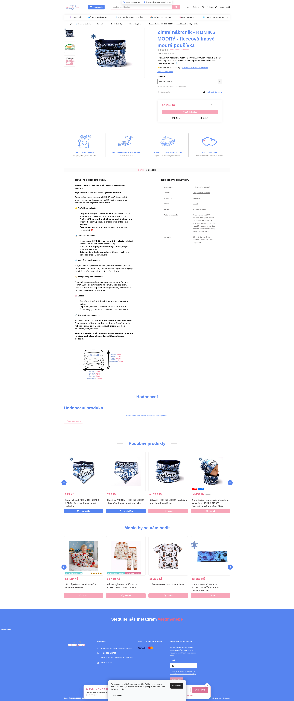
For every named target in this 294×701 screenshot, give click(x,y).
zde (122, 689)
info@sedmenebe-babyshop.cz (116, 648)
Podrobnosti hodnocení (179, 50)
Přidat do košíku (190, 112)
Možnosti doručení (214, 92)
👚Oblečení (75, 17)
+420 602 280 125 (108, 653)
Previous (64, 482)
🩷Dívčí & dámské (187, 17)
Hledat (176, 7)
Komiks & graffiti (199, 209)
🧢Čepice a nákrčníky (98, 17)
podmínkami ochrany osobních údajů (183, 674)
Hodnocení (150, 170)
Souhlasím (176, 686)
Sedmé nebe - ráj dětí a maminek (117, 658)
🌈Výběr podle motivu (161, 17)
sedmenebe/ (107, 663)
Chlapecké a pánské (201, 187)
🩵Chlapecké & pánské (213, 17)
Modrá (195, 204)
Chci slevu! (200, 690)
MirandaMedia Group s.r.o (221, 698)
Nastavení (117, 695)
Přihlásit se (176, 680)
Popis (141, 170)
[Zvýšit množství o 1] (217, 105)
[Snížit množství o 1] (206, 105)
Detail (170, 511)
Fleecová (196, 198)
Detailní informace (165, 72)
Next (230, 482)
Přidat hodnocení (73, 421)
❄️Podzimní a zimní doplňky (129, 17)
